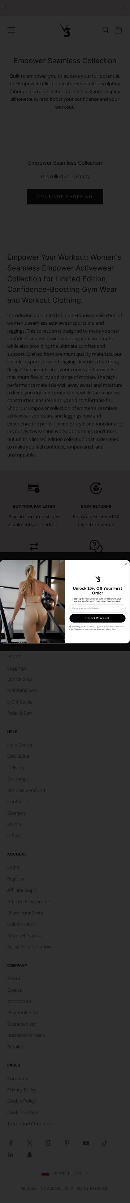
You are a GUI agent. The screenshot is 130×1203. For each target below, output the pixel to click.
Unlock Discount (97, 617)
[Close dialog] (126, 564)
